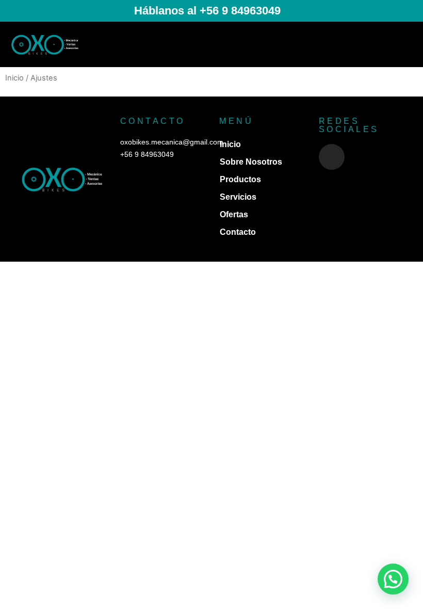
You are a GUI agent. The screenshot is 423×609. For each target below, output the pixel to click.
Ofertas (234, 214)
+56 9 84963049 (147, 154)
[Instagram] (332, 157)
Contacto (238, 232)
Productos (240, 179)
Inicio (14, 78)
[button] (405, 44)
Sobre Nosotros (251, 161)
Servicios (238, 197)
